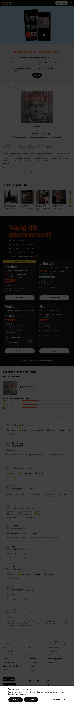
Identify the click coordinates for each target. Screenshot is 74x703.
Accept (31, 699)
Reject (15, 699)
